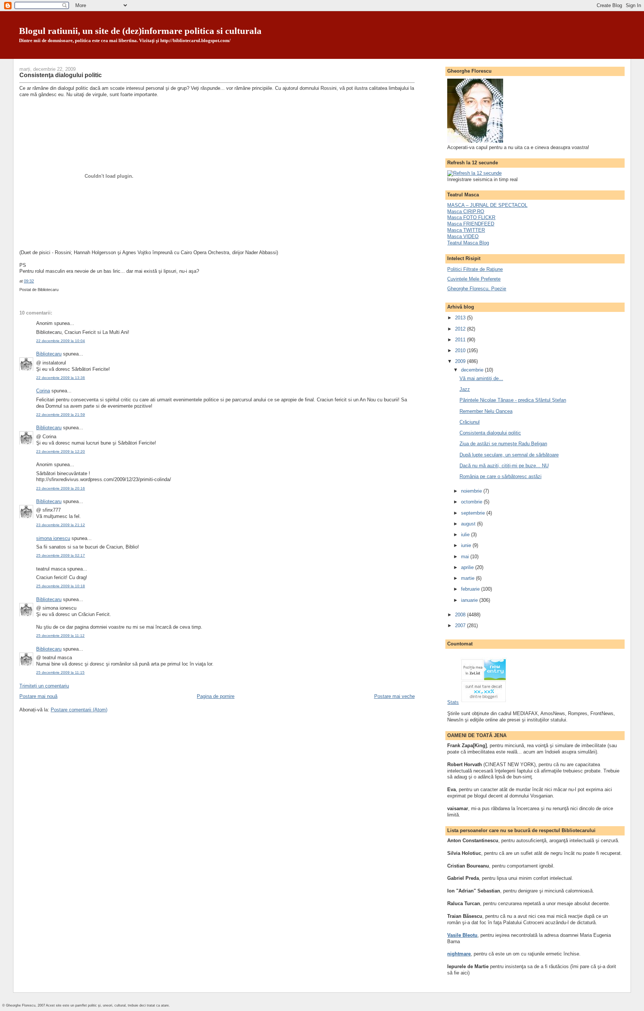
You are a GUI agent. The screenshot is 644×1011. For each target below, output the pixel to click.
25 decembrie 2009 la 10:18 (60, 586)
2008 (461, 614)
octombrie (472, 502)
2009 (461, 361)
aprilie (468, 567)
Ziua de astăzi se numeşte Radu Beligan (503, 443)
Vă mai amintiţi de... (481, 378)
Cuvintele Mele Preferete (474, 279)
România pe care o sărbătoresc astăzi (501, 476)
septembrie (473, 513)
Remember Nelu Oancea (486, 411)
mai (465, 556)
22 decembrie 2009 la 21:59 (60, 415)
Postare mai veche (394, 696)
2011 (461, 339)
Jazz (465, 389)
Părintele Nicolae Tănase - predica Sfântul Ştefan (513, 400)
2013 (461, 317)
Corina (43, 391)
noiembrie (472, 491)
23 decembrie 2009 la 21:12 (60, 525)
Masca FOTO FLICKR (471, 217)
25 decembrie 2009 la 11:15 (60, 672)
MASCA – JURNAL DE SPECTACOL (487, 205)
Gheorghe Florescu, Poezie (476, 288)
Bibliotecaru (48, 354)
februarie (471, 589)
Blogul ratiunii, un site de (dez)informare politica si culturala (140, 31)
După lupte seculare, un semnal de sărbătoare (509, 455)
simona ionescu (53, 538)
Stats (453, 702)
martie (468, 578)
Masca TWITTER (466, 230)
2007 (461, 625)
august (469, 524)
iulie (466, 534)
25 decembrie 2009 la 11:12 (60, 636)
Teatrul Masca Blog (468, 243)
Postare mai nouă (38, 696)
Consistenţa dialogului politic (60, 75)
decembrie (473, 370)
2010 (461, 350)
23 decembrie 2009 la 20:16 (60, 488)
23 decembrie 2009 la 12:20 (60, 451)
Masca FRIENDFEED (470, 224)
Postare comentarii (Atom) (79, 710)
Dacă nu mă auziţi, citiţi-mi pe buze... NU (504, 465)
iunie (467, 545)
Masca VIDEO (463, 236)
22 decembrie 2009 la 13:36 (60, 378)
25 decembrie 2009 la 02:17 (60, 555)
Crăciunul (470, 422)
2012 (461, 329)
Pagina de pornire (215, 696)
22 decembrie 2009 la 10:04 (60, 341)
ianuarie (470, 600)
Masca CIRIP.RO (465, 211)
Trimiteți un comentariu (44, 686)
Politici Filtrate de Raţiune (475, 269)
